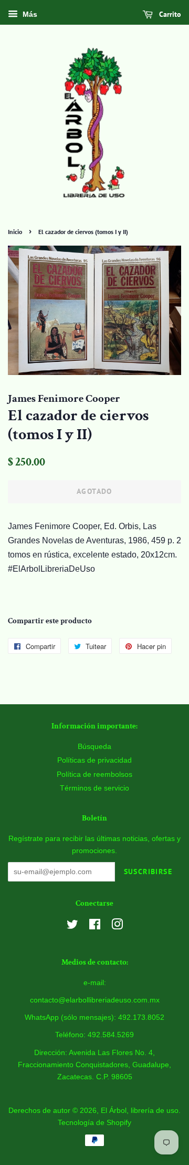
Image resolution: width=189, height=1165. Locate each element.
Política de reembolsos (94, 774)
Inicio (15, 232)
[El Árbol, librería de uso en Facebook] (95, 926)
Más (28, 14)
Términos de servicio (94, 788)
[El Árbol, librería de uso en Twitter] (72, 926)
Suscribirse (148, 871)
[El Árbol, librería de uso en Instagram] (117, 926)
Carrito (169, 14)
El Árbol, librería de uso (139, 1111)
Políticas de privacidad (94, 760)
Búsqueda (94, 747)
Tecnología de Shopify (94, 1123)
